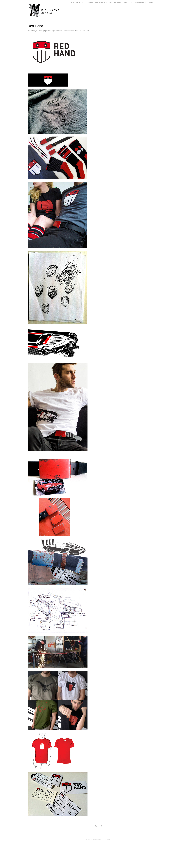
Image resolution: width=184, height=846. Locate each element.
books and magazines (103, 3)
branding (89, 3)
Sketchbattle (140, 3)
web (125, 3)
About (150, 3)
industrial (118, 3)
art (131, 3)
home (72, 3)
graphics (79, 3)
